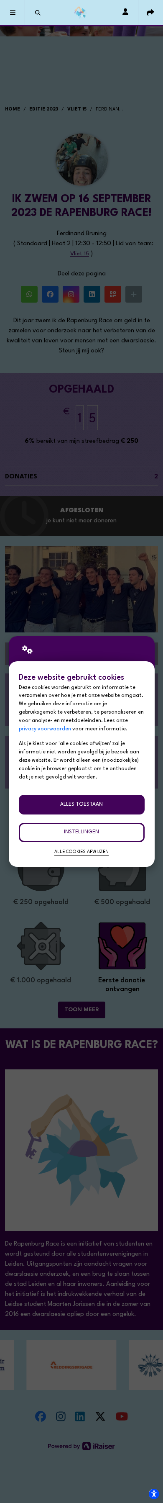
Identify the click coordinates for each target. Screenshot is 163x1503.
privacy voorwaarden (45, 729)
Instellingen (81, 832)
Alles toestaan (81, 804)
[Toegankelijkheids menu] (154, 1494)
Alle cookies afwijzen (81, 852)
